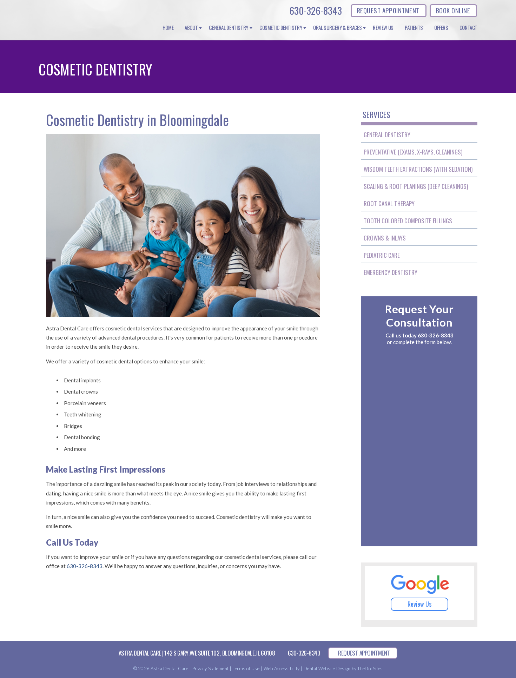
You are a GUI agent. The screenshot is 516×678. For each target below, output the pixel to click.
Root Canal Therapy (389, 203)
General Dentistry (228, 27)
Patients (414, 27)
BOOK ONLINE (453, 10)
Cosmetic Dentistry (280, 27)
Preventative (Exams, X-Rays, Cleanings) (413, 151)
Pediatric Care (382, 255)
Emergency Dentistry (390, 272)
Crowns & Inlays (385, 237)
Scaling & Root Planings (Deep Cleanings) (416, 186)
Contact (468, 27)
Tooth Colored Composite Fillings (408, 220)
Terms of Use (246, 668)
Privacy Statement (210, 668)
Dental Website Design (327, 668)
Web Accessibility (281, 668)
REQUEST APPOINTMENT (388, 10)
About (191, 27)
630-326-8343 (315, 11)
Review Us (383, 27)
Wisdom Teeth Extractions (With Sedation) (418, 169)
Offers (441, 27)
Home (168, 27)
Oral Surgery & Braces (337, 27)
